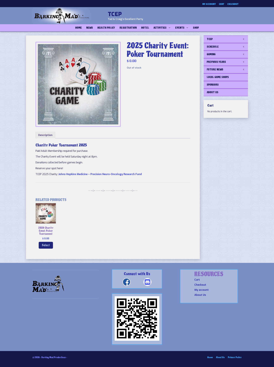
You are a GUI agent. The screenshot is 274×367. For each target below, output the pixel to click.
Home (78, 27)
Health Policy (106, 27)
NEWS (89, 27)
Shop (196, 27)
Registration (128, 27)
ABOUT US (212, 92)
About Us (200, 295)
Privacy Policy (235, 357)
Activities (160, 27)
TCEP (115, 14)
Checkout (232, 4)
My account (209, 4)
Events (179, 27)
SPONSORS (213, 84)
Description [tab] (45, 135)
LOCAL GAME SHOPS (218, 77)
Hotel (145, 27)
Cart (221, 4)
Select (46, 245)
